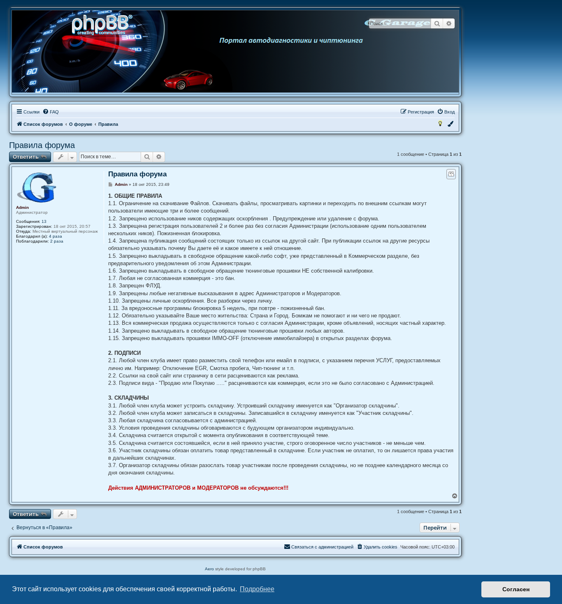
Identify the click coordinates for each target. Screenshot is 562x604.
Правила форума (42, 145)
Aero (209, 569)
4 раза (55, 236)
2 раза (56, 241)
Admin (22, 207)
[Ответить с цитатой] (451, 174)
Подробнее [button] (257, 588)
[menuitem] (50, 112)
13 (44, 221)
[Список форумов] (105, 24)
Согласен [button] (515, 589)
